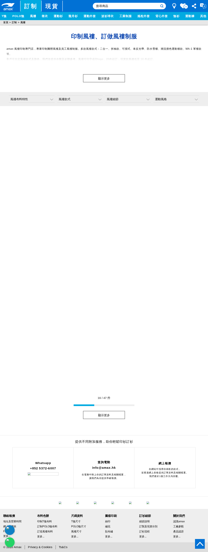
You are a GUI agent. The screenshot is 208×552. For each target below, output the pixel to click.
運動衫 (58, 16)
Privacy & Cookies (40, 547)
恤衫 (176, 16)
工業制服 (125, 16)
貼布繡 (109, 531)
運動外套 (90, 16)
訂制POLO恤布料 (47, 526)
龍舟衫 (73, 16)
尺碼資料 (77, 515)
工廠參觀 (178, 526)
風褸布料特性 (19, 99)
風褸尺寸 (76, 531)
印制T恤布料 (44, 521)
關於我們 (179, 515)
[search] (162, 6)
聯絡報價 (9, 515)
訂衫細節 (145, 515)
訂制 (31, 6)
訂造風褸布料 (45, 531)
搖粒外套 (143, 16)
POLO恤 (18, 16)
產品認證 (178, 531)
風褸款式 (64, 99)
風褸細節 (112, 99)
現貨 (52, 6)
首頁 (5, 22)
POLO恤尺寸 (78, 526)
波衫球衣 (107, 16)
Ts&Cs (63, 547)
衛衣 (45, 16)
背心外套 (162, 16)
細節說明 (144, 521)
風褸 (33, 16)
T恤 (4, 16)
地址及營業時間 (12, 521)
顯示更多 (104, 78)
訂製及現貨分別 (148, 526)
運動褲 (190, 16)
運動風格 (161, 99)
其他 (203, 16)
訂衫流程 (144, 531)
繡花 (107, 526)
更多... (40, 536)
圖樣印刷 (111, 515)
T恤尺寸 (76, 521)
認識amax (179, 521)
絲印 (107, 521)
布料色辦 (43, 515)
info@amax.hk (104, 467)
